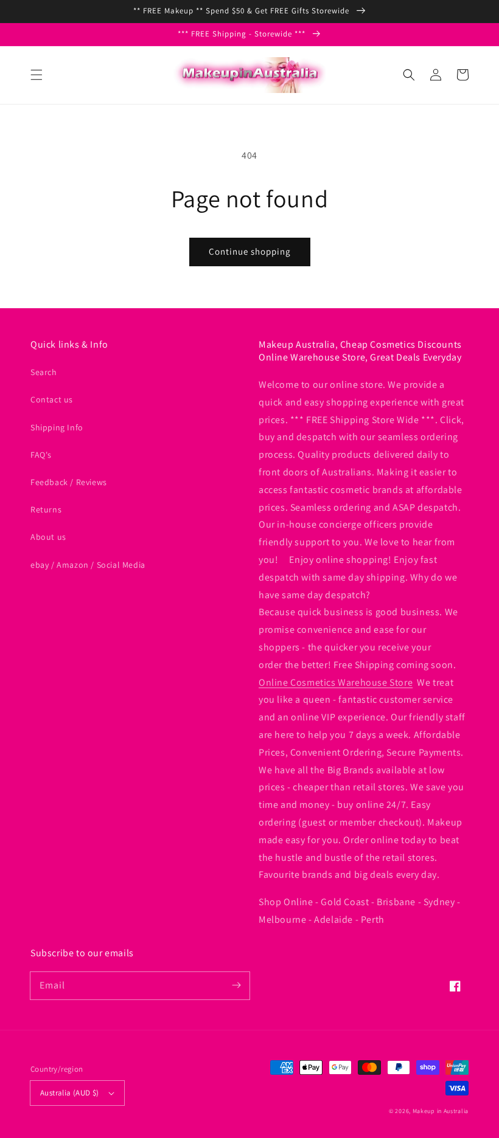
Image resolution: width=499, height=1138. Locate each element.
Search (43, 372)
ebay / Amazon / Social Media (87, 564)
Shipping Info (56, 427)
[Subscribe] (236, 985)
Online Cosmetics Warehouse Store (336, 682)
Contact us (51, 399)
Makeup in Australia (441, 1111)
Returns (45, 509)
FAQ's (41, 454)
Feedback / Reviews (68, 482)
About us (48, 536)
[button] (36, 74)
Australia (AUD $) (69, 1093)
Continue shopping (250, 251)
